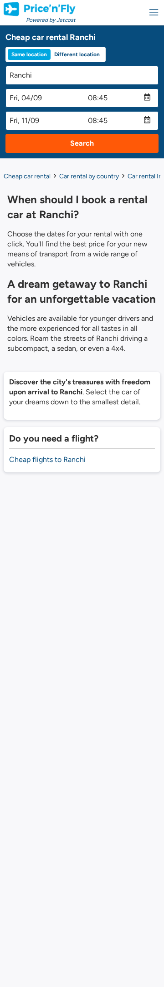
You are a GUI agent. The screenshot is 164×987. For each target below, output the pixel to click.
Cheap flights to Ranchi (47, 459)
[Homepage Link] (40, 9)
